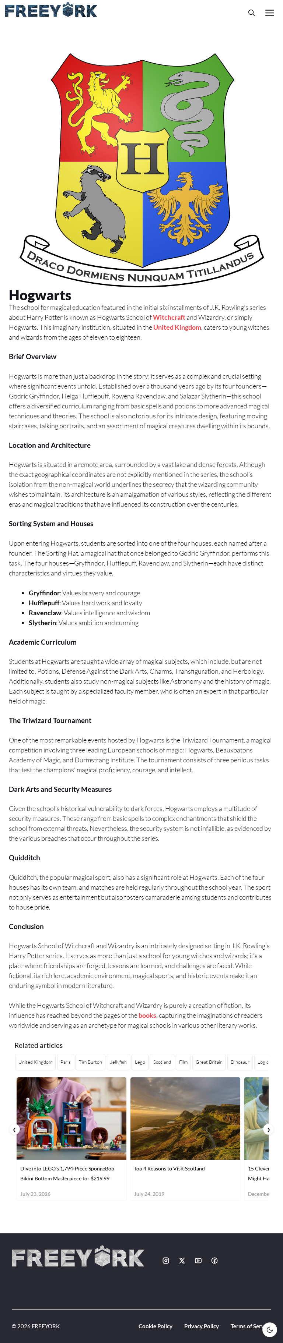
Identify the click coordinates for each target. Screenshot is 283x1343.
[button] (251, 13)
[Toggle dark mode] (269, 1329)
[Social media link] (166, 1260)
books (147, 1015)
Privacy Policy (201, 1326)
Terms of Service (251, 1326)
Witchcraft (169, 317)
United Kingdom (177, 327)
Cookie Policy (155, 1326)
